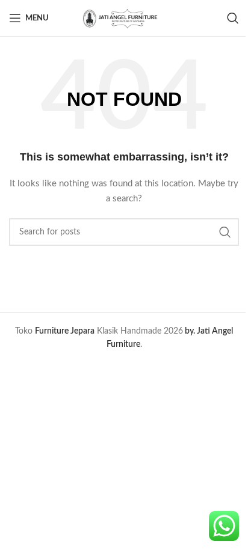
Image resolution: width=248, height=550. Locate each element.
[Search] (233, 18)
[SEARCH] (225, 232)
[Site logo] (124, 18)
